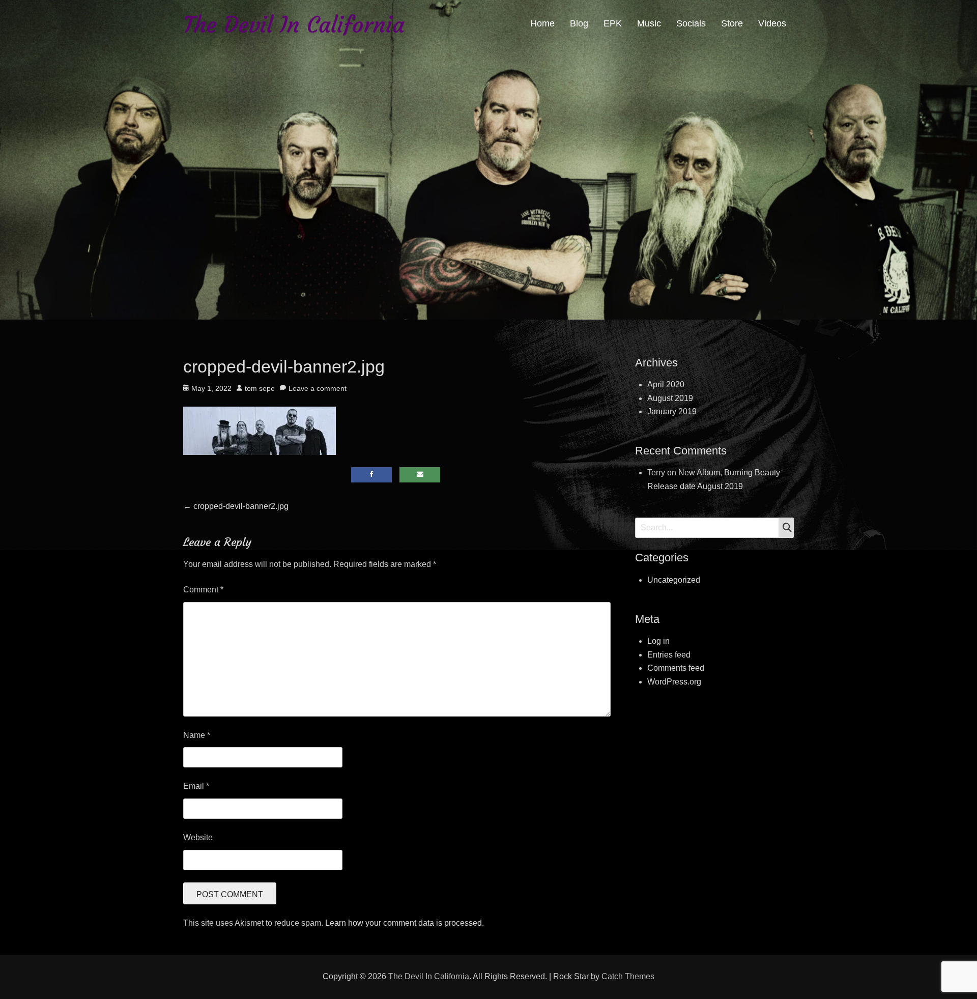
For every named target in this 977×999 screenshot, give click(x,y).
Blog (579, 23)
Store (732, 23)
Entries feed (669, 654)
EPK (613, 23)
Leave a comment (318, 388)
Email (196, 786)
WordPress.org (674, 681)
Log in (658, 641)
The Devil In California (294, 25)
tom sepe (260, 388)
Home (542, 23)
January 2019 (672, 411)
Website (198, 837)
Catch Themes (627, 976)
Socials (691, 23)
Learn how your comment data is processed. (404, 923)
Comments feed (675, 668)
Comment (203, 589)
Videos (772, 23)
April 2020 (665, 384)
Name (196, 735)
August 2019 (670, 398)
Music (649, 23)
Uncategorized (673, 580)
